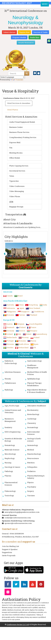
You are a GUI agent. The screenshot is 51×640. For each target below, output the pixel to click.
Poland (36, 337)
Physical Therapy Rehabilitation (34, 384)
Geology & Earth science (34, 439)
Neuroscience (33, 458)
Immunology (32, 445)
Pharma (8, 476)
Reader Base (34, 37)
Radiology (9, 390)
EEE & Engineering (12, 432)
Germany (10, 331)
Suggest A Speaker (10, 549)
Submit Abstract (9, 32)
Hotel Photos (12, 110)
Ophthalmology (33, 379)
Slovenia (10, 344)
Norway (25, 337)
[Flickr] (8, 592)
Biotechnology (33, 414)
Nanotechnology (34, 454)
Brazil (20, 296)
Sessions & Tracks (40, 32)
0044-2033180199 (17, 533)
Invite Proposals (8, 555)
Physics (30, 482)
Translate (19, 79)
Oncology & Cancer (12, 467)
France (33, 327)
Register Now (24, 32)
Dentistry (8, 427)
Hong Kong (33, 305)
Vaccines (31, 495)
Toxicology (9, 495)
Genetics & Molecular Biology (13, 439)
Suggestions (7, 552)
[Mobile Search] (26, 73)
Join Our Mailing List (10, 546)
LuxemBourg (41, 334)
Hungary (33, 331)
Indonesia (11, 308)
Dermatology (32, 427)
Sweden (10, 347)
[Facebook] (8, 585)
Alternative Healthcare (36, 405)
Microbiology (10, 454)
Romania (10, 315)
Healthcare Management (32, 366)
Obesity (8, 379)
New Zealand (34, 308)
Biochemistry (32, 410)
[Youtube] (32, 585)
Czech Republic (35, 324)
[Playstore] (35, 73)
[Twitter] (16, 585)
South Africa (24, 344)
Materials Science (12, 450)
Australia (10, 305)
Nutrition (31, 462)
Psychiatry (31, 487)
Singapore (25, 311)
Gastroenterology (34, 361)
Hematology (10, 445)
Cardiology (31, 419)
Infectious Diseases (13, 372)
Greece (22, 331)
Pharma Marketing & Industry (35, 477)
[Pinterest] (41, 585)
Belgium (20, 324)
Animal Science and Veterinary (13, 411)
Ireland (10, 334)
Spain (36, 344)
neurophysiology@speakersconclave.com (22, 512)
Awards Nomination (26, 43)
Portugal (10, 341)
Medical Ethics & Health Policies (37, 373)
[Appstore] (38, 73)
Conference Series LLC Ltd (18, 624)
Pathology (9, 471)
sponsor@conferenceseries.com (18, 523)
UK (34, 347)
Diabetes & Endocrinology (11, 362)
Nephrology (10, 458)
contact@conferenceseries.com (18, 517)
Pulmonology (10, 491)
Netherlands (12, 337)
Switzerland (23, 347)
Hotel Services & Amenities (18, 103)
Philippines (11, 311)
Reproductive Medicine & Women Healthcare (37, 391)
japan (22, 308)
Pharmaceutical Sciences (11, 483)
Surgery (30, 491)
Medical (30, 450)
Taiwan (22, 315)
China (21, 305)
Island (28, 334)
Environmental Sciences (33, 433)
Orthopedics (32, 467)
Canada (10, 296)
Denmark (10, 327)
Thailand (33, 315)
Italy (19, 334)
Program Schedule (19, 37)
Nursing (8, 462)
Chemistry (31, 423)
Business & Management (10, 420)
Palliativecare (10, 383)
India (45, 305)
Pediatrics (31, 471)
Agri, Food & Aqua (12, 405)
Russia (33, 341)
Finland (22, 327)
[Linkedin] (24, 585)
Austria (9, 324)
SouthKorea (39, 311)
